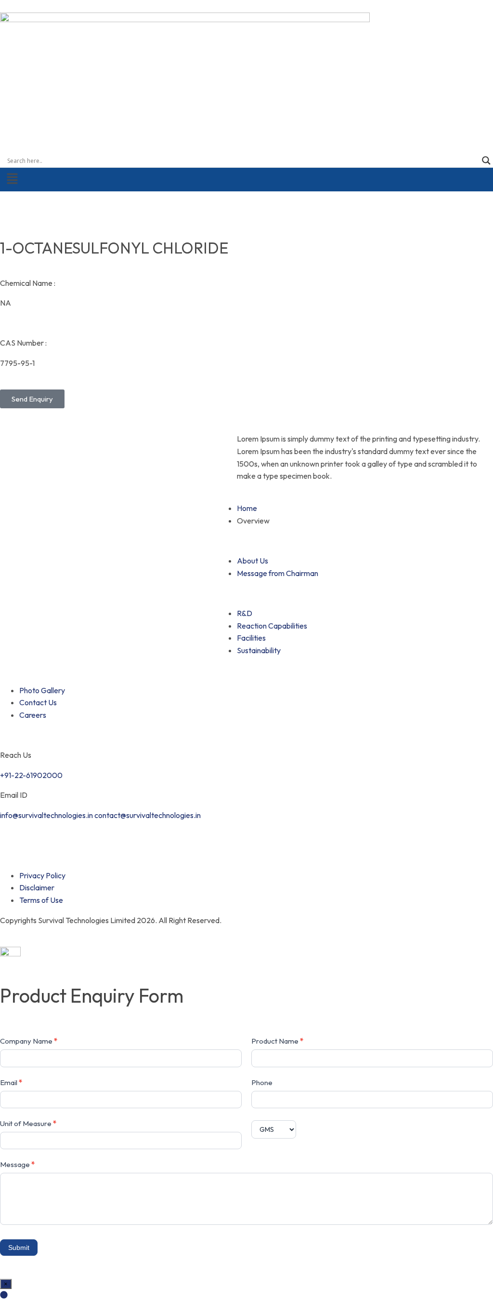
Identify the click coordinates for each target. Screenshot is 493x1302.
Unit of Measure (28, 1123)
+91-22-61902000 (31, 775)
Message (17, 1164)
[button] (246, 179)
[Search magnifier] (486, 160)
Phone (261, 1082)
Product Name (277, 1041)
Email (11, 1082)
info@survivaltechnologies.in (46, 815)
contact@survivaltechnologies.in (147, 815)
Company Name (28, 1041)
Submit (18, 1247)
